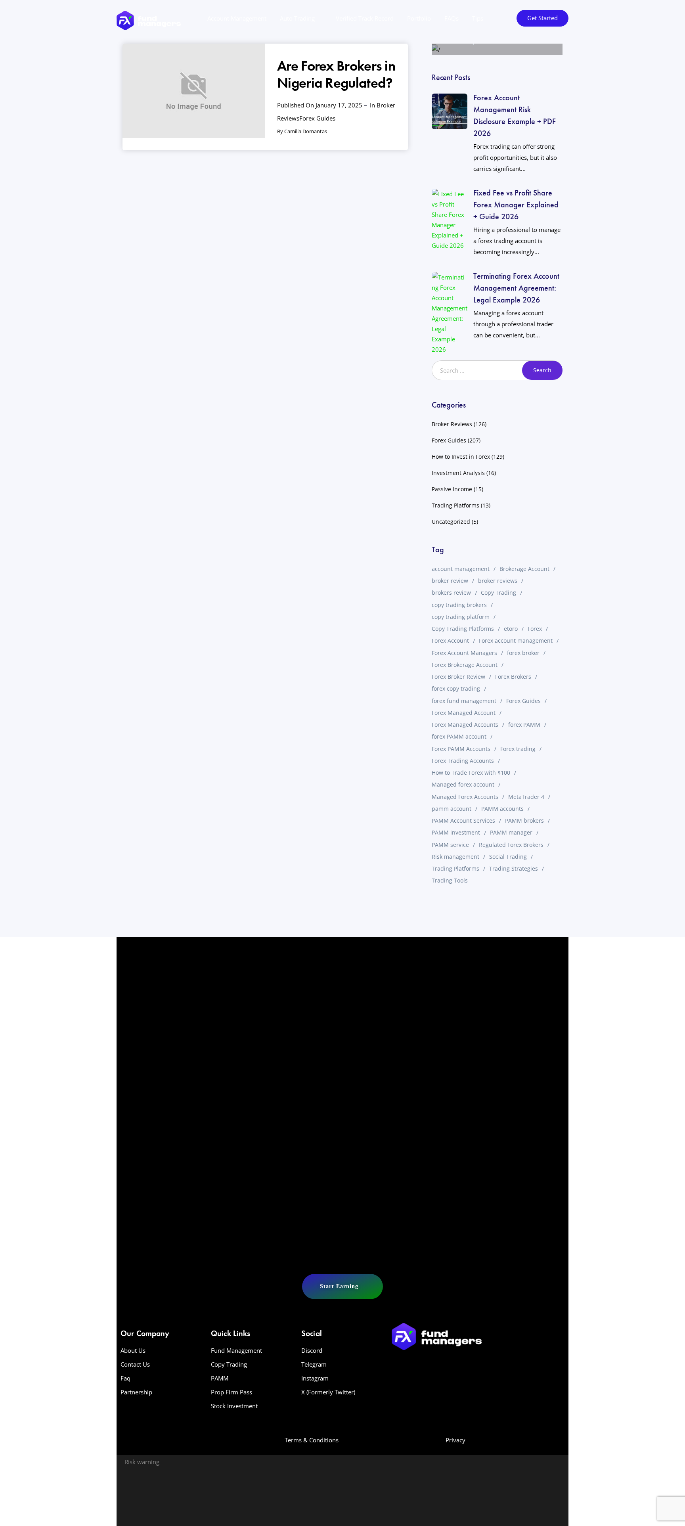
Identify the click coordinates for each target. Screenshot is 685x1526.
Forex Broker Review (458, 676)
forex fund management (464, 701)
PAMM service (450, 844)
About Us (133, 1350)
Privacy (455, 1440)
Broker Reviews (452, 424)
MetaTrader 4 (526, 796)
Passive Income (452, 489)
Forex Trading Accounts (463, 760)
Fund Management (236, 1350)
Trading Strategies (513, 868)
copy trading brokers (459, 605)
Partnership (136, 1392)
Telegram (314, 1364)
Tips (477, 18)
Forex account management (516, 640)
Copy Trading (498, 592)
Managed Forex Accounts (465, 796)
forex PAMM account (459, 736)
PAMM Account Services (463, 820)
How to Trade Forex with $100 (471, 772)
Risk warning (141, 1462)
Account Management (236, 18)
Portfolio (419, 18)
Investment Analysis (458, 473)
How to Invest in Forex (461, 456)
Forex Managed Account (464, 712)
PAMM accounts (502, 808)
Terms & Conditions (312, 1440)
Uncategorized (451, 521)
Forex (535, 628)
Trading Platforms (455, 505)
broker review (450, 580)
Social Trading (508, 856)
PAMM (219, 1378)
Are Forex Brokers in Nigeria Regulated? (336, 74)
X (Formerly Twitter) (328, 1392)
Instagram (315, 1378)
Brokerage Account (524, 568)
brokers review (451, 592)
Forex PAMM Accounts (461, 748)
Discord (311, 1350)
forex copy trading (456, 688)
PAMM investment (456, 832)
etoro (511, 628)
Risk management (455, 856)
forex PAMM (524, 724)
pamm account (451, 808)
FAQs (451, 18)
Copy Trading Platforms (463, 628)
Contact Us (135, 1364)
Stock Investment (234, 1406)
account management (461, 568)
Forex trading (518, 748)
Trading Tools (450, 880)
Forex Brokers (513, 676)
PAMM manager (511, 832)
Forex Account (450, 640)
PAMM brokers (524, 820)
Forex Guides (317, 118)
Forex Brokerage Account (464, 664)
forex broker (523, 653)
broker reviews (497, 580)
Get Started (542, 18)
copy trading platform (461, 616)
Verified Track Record (365, 18)
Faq (125, 1378)
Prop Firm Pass (231, 1392)
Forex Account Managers (464, 653)
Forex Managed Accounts (465, 724)
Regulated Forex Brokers (511, 844)
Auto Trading (297, 18)
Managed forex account (463, 784)
